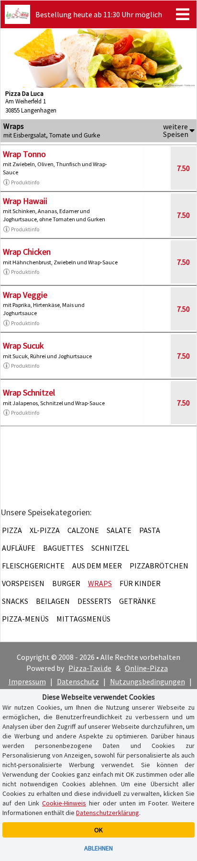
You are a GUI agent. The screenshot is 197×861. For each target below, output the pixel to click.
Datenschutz (78, 681)
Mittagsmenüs (83, 618)
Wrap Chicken (27, 251)
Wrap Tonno (24, 153)
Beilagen (53, 601)
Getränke (137, 601)
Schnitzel (110, 548)
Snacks (15, 601)
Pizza (12, 530)
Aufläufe (18, 548)
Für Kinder (140, 583)
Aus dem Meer (97, 565)
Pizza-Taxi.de (89, 668)
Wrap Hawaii (25, 200)
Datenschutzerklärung (107, 812)
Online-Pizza (146, 668)
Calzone (83, 530)
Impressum (27, 681)
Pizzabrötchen (159, 565)
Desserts (94, 601)
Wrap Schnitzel (29, 392)
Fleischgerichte (33, 565)
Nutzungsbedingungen (147, 681)
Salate (119, 530)
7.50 (183, 168)
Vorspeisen (23, 583)
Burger (66, 583)
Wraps (100, 583)
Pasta (149, 530)
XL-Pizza (45, 530)
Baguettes (63, 548)
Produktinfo (25, 182)
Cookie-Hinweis (64, 803)
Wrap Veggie (25, 294)
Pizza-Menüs (25, 618)
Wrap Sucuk (23, 345)
